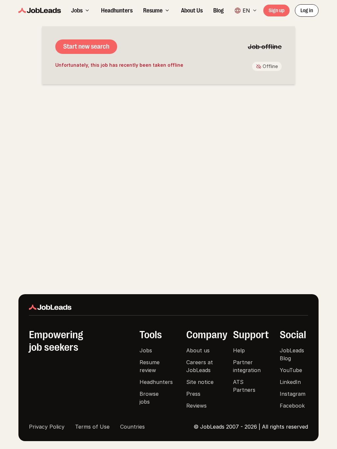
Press (193, 393)
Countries (132, 426)
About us (198, 350)
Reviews (196, 405)
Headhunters (156, 382)
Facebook (292, 405)
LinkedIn (290, 382)
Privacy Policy (47, 426)
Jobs (146, 350)
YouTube (291, 370)
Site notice (200, 382)
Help (239, 350)
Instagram (292, 393)
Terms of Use (92, 426)
